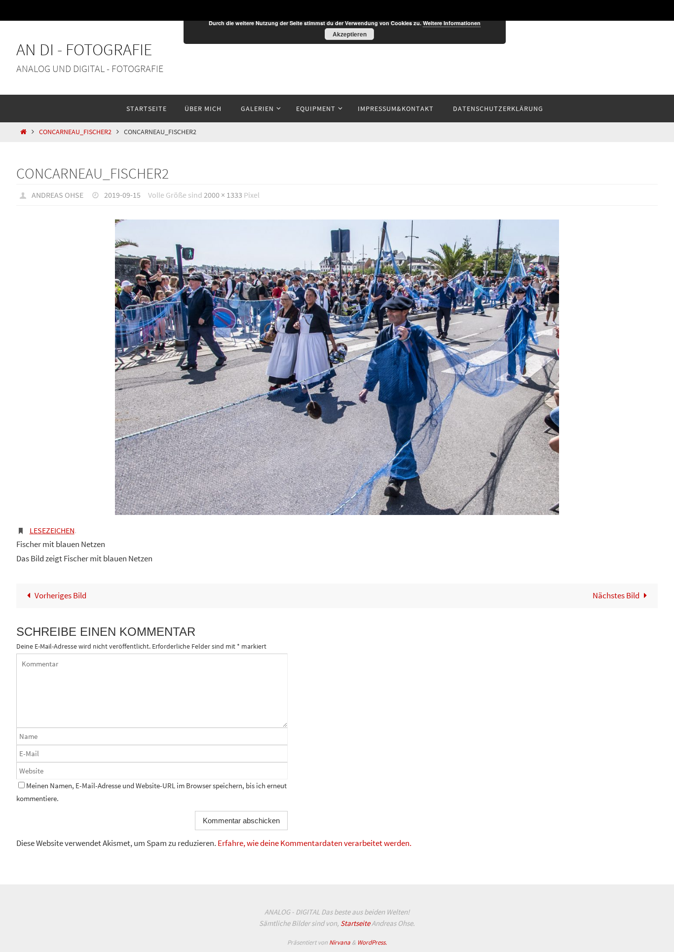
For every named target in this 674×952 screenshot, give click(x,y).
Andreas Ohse (57, 195)
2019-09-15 (122, 195)
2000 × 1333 (223, 195)
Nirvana (339, 942)
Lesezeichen (52, 530)
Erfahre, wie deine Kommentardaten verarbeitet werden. (315, 843)
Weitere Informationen (452, 23)
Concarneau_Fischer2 (75, 132)
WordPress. (372, 942)
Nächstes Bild (616, 595)
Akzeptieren (350, 34)
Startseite (355, 923)
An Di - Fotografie (84, 49)
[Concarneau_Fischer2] (337, 367)
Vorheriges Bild (60, 595)
